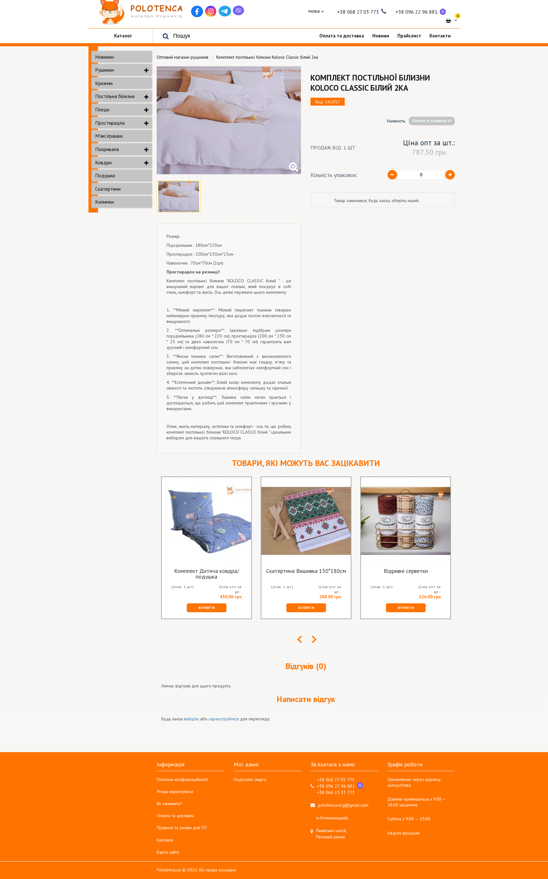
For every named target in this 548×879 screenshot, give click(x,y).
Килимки (104, 202)
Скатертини (108, 189)
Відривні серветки (406, 571)
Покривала (107, 149)
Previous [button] (299, 639)
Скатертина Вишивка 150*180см (306, 571)
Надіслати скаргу (250, 779)
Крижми (104, 83)
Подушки (105, 175)
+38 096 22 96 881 (416, 11)
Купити (206, 607)
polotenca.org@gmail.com (343, 805)
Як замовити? (169, 803)
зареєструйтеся (224, 719)
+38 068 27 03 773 (358, 11)
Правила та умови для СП (182, 827)
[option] (229, 120)
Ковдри (103, 162)
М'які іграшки (109, 136)
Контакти (165, 840)
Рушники (104, 70)
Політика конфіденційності (182, 779)
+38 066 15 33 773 (336, 792)
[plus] (450, 175)
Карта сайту (168, 852)
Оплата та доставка (175, 815)
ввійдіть (191, 719)
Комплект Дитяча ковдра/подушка (206, 574)
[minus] (392, 175)
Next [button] (314, 639)
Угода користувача (175, 791)
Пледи (102, 109)
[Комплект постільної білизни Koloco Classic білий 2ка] (229, 120)
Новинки (104, 57)
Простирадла (110, 123)
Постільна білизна (114, 96)
